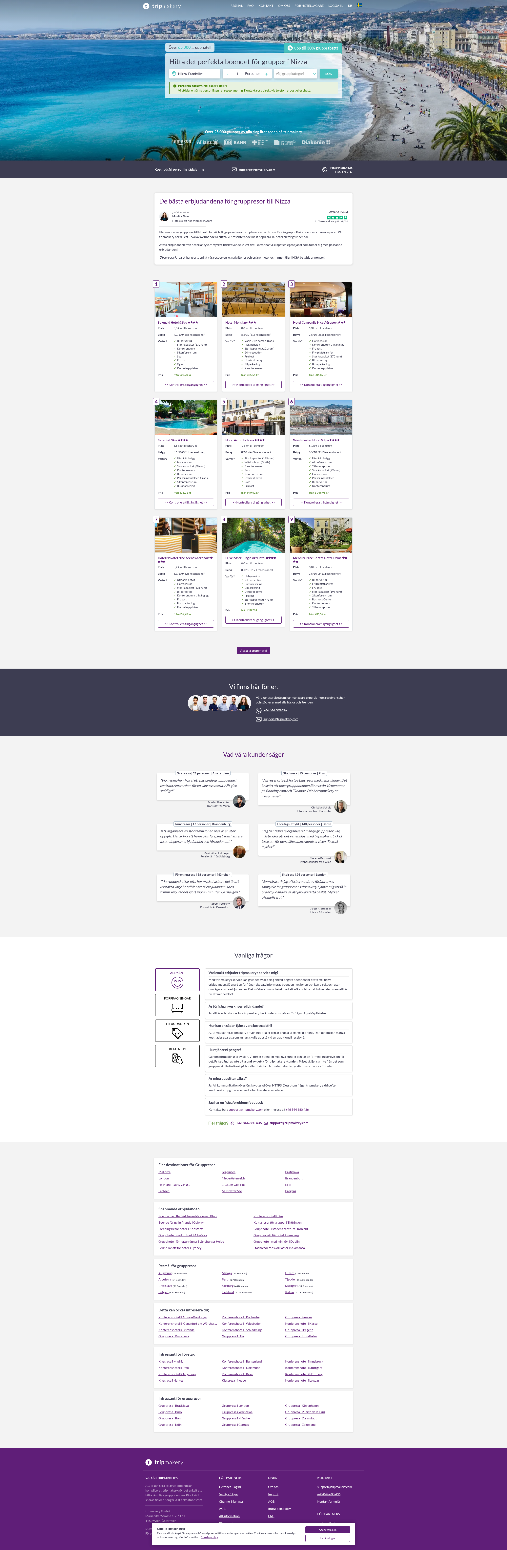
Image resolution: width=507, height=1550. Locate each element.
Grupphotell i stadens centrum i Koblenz (281, 1229)
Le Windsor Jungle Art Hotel (245, 558)
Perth (226, 1279)
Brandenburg (294, 1178)
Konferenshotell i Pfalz (173, 1367)
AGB (222, 1508)
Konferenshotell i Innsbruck (304, 1361)
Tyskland (228, 1292)
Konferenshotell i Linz (268, 1216)
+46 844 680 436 (341, 167)
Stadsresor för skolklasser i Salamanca (279, 1248)
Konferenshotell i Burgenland (242, 1361)
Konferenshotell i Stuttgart (303, 1367)
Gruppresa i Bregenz (299, 1330)
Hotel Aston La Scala (239, 440)
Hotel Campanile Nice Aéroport (315, 322)
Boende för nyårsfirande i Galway (181, 1222)
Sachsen (164, 1191)
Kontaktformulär (328, 1501)
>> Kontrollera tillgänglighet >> (186, 384)
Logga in (335, 5)
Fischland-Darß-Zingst (174, 1184)
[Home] (162, 6)
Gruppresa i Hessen (298, 1317)
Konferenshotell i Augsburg (177, 1374)
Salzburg (227, 1285)
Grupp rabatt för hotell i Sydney (179, 1248)
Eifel (288, 1184)
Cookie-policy (209, 1537)
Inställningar (327, 1538)
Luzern (289, 1273)
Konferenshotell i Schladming (242, 1330)
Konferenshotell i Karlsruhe (240, 1317)
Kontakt (265, 5)
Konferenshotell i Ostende (176, 1330)
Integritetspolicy (279, 1508)
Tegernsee (228, 1172)
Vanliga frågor (228, 1494)
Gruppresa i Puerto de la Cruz (305, 1412)
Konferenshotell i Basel (237, 1374)
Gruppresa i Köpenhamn (302, 1405)
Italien (289, 1292)
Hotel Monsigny (236, 322)
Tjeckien (290, 1279)
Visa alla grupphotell (254, 650)
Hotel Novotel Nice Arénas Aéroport (184, 558)
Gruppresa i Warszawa (173, 1336)
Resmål (237, 5)
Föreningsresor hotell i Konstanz (180, 1229)
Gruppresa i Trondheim (301, 1336)
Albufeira (164, 1279)
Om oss (284, 5)
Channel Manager (231, 1501)
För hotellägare (309, 5)
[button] (296, 6)
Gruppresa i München (237, 1418)
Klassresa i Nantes (170, 1380)
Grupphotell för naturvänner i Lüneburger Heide (191, 1241)
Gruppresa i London (235, 1405)
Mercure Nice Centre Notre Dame (317, 558)
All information (229, 1516)
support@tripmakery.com (257, 169)
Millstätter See (232, 1191)
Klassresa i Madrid (171, 1361)
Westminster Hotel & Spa (311, 440)
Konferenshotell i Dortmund (241, 1367)
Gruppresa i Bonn (170, 1418)
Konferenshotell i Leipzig (302, 1380)
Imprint (273, 1494)
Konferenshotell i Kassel (301, 1323)
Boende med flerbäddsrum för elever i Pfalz (187, 1216)
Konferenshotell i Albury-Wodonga (182, 1317)
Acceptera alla (327, 1529)
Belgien (163, 1292)
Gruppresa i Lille (233, 1336)
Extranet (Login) (230, 1487)
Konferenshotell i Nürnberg (304, 1374)
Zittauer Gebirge (233, 1184)
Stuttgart (291, 1285)
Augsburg (165, 1273)
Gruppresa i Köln (170, 1424)
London (163, 1178)
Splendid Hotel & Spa (172, 322)
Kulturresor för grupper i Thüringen (278, 1222)
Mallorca (164, 1172)
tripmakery (292, 131)
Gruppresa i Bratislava (173, 1405)
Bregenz (290, 1191)
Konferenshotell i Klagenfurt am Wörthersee (187, 1323)
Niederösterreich (233, 1178)
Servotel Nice (167, 440)
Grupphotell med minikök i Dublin (277, 1241)
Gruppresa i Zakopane (300, 1424)
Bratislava (292, 1172)
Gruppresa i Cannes (235, 1424)
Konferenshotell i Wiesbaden (241, 1323)
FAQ (250, 5)
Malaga (227, 1273)
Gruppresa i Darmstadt (301, 1418)
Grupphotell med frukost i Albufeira (182, 1235)
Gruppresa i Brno (170, 1412)
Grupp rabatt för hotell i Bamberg (276, 1235)
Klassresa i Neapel (234, 1380)
